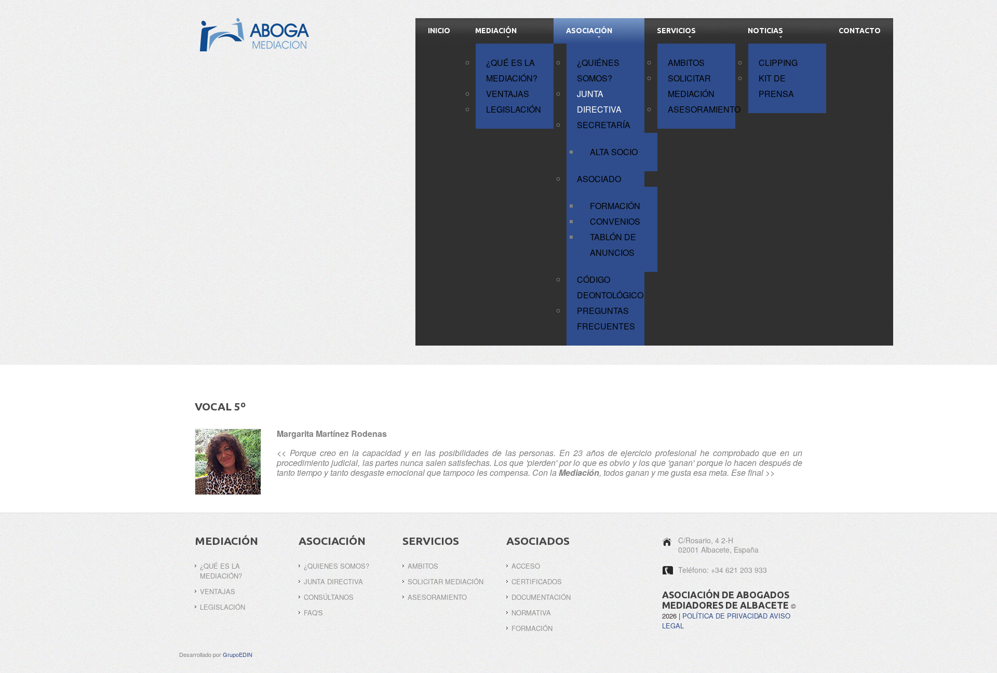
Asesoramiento (701, 109)
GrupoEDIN (237, 654)
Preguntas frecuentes (606, 318)
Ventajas (507, 94)
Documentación (541, 597)
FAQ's (313, 612)
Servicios (676, 30)
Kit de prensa (776, 86)
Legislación (513, 109)
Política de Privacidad (724, 616)
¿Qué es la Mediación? (511, 70)
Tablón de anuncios (613, 244)
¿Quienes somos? (336, 566)
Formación (615, 206)
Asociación (589, 30)
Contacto (860, 30)
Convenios (615, 221)
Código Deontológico (610, 287)
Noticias (765, 30)
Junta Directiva (599, 101)
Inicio (439, 30)
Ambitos (686, 62)
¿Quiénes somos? (598, 70)
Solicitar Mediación (691, 86)
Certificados (536, 581)
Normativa (531, 612)
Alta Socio (614, 152)
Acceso (525, 566)
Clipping (778, 62)
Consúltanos (329, 597)
